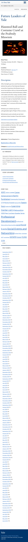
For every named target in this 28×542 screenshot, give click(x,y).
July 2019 (5, 383)
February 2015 (6, 499)
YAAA (19, 237)
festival (17, 202)
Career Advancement (8, 176)
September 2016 (7, 457)
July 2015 (5, 488)
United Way (18, 233)
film (20, 202)
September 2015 (7, 483)
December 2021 (6, 319)
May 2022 (5, 309)
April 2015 (5, 494)
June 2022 (5, 306)
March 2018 (5, 418)
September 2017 (7, 431)
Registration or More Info (8, 143)
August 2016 (6, 459)
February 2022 (6, 315)
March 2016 (5, 470)
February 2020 (6, 367)
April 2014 (5, 520)
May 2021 (5, 335)
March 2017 (5, 444)
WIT (2, 237)
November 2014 (7, 505)
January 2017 (6, 448)
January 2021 (6, 343)
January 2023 (6, 291)
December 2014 (6, 503)
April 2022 (5, 311)
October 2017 (6, 429)
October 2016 (6, 455)
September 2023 (7, 274)
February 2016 (6, 472)
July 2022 (5, 304)
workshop (6, 237)
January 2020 (6, 370)
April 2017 (5, 442)
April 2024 (5, 258)
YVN (3, 241)
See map (14, 69)
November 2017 (7, 427)
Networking (18, 210)
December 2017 (6, 424)
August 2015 (6, 486)
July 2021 (5, 330)
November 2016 (7, 453)
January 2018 (6, 422)
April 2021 (5, 337)
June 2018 (5, 411)
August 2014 (6, 512)
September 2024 (7, 252)
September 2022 (7, 300)
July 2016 (5, 462)
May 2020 (5, 361)
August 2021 (6, 328)
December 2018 (6, 398)
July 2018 (5, 409)
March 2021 (5, 339)
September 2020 (7, 352)
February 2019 (6, 394)
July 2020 (5, 357)
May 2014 (5, 518)
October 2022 (6, 298)
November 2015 (7, 479)
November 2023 (7, 269)
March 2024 (6, 260)
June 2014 (5, 516)
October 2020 (6, 350)
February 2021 (6, 341)
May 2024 (5, 256)
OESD (3, 213)
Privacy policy (15, 535)
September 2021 (7, 326)
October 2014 (6, 507)
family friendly (9, 202)
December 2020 (7, 346)
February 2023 (6, 289)
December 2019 (6, 372)
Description (6, 80)
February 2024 (6, 263)
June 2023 (5, 280)
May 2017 (5, 440)
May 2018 (5, 413)
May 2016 (5, 466)
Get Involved (15, 162)
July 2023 (5, 278)
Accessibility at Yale (6, 535)
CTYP (3, 202)
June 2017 (5, 437)
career (12, 192)
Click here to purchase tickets (9, 119)
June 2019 (5, 385)
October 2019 (6, 376)
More (3, 243)
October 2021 (6, 324)
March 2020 (6, 365)
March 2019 (5, 392)
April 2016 (5, 468)
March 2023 (6, 287)
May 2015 (5, 492)
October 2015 (6, 481)
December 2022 (7, 293)
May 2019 (5, 387)
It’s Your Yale (5, 2)
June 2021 (5, 333)
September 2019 (7, 378)
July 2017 (5, 435)
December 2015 (6, 477)
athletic (8, 192)
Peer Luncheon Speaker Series (14, 213)
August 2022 (6, 302)
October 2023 (6, 271)
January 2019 (6, 396)
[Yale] (3, 533)
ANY (3, 192)
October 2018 (6, 402)
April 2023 (5, 284)
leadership (8, 206)
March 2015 (5, 496)
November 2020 (7, 348)
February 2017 (6, 446)
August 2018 (6, 407)
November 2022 (7, 295)
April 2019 (5, 389)
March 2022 (6, 313)
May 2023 (5, 282)
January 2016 (6, 475)
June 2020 (5, 359)
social (18, 225)
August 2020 (6, 354)
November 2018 (7, 400)
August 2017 (6, 433)
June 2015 (5, 490)
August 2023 (6, 276)
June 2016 (5, 464)
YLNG (24, 237)
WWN (13, 237)
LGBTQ (11, 210)
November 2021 (7, 322)
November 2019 (7, 374)
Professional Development (9, 180)
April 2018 (5, 416)
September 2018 (7, 405)
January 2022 (6, 317)
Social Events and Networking (15, 146)
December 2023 (7, 267)
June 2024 (5, 254)
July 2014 (5, 514)
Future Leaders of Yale (13, 18)
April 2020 (5, 363)
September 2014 (7, 510)
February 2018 (6, 420)
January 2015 (6, 501)
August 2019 (6, 381)
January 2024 (6, 265)
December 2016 (6, 451)
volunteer (24, 233)
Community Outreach (8, 178)
